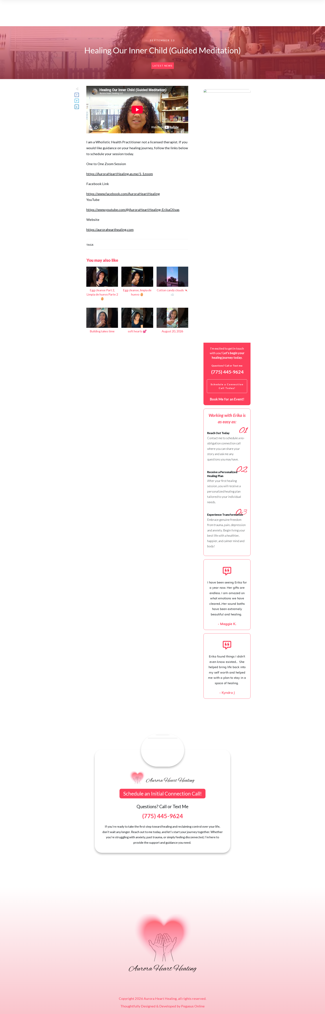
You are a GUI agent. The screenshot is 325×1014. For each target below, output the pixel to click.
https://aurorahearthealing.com (110, 229)
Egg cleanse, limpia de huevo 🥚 (137, 285)
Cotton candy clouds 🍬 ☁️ (172, 285)
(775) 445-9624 (227, 372)
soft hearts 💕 (137, 322)
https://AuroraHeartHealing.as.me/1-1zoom (119, 174)
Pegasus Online (193, 1006)
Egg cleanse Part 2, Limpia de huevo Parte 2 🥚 (102, 285)
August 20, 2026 (172, 322)
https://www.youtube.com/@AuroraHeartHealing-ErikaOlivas (132, 209)
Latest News (162, 65)
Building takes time (102, 322)
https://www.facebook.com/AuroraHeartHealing (123, 194)
